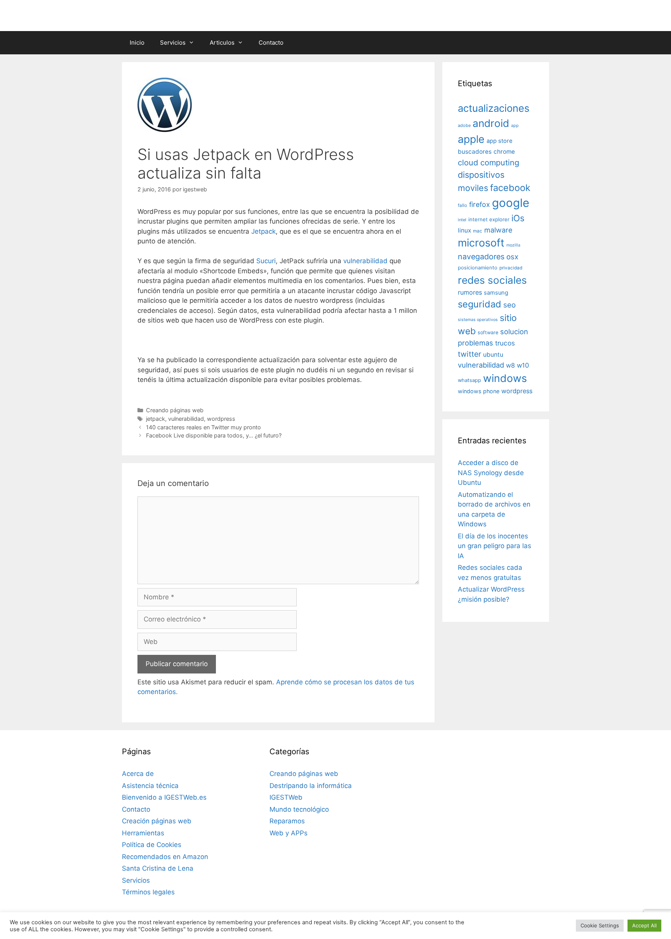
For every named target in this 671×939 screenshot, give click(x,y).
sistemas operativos (478, 319)
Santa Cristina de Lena (157, 868)
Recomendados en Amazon (165, 857)
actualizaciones (493, 108)
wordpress (221, 418)
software (488, 332)
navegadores (481, 256)
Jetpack (263, 231)
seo (509, 304)
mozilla (513, 245)
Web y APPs (288, 833)
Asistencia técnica (150, 786)
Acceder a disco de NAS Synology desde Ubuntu (491, 472)
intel (462, 219)
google (510, 203)
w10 (523, 365)
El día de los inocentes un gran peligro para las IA (494, 546)
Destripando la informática (310, 786)
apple (471, 139)
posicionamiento (477, 268)
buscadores (475, 151)
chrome (504, 151)
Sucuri (266, 261)
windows (505, 378)
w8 (510, 365)
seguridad (479, 304)
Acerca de (138, 774)
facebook (510, 187)
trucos (505, 343)
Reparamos (287, 821)
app (515, 125)
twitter (469, 354)
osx (512, 256)
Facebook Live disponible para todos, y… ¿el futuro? (214, 435)
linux (464, 230)
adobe (464, 125)
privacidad (510, 268)
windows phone (478, 391)
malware (498, 230)
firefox (479, 204)
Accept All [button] (644, 925)
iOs (518, 218)
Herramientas (143, 833)
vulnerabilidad (365, 261)
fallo (462, 205)
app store (500, 140)
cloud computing (488, 162)
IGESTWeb (285, 797)
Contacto (271, 42)
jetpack (155, 418)
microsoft (481, 242)
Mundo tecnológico (299, 809)
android (491, 123)
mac (477, 231)
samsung (496, 292)
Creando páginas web (174, 410)
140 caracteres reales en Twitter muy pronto (203, 427)
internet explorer (488, 219)
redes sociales (492, 280)
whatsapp (469, 380)
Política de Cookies (151, 845)
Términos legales (148, 892)
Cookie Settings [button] (600, 925)
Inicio (137, 42)
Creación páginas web (156, 821)
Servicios (173, 42)
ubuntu (493, 354)
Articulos (222, 42)
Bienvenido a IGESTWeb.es (164, 797)
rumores (470, 292)
